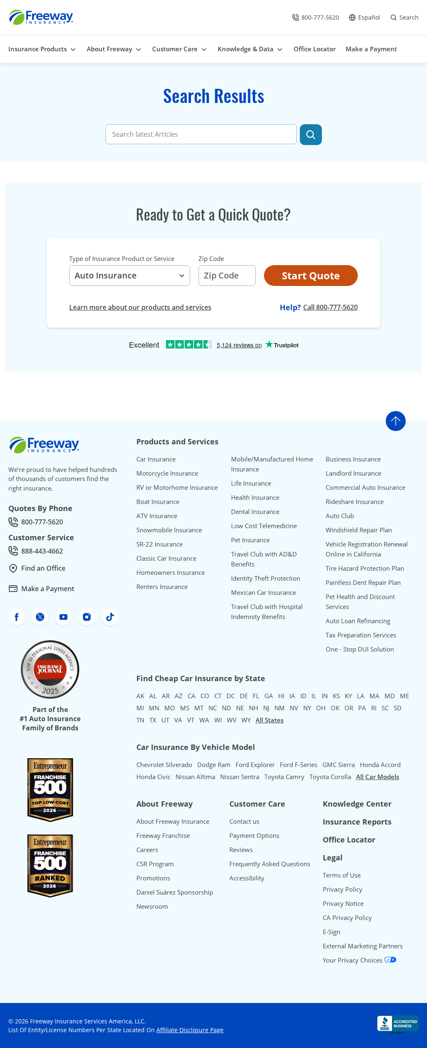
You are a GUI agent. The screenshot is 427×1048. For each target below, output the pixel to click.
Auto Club (340, 515)
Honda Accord (380, 764)
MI (140, 708)
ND (226, 708)
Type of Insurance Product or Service (121, 258)
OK (335, 708)
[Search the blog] (311, 134)
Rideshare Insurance (355, 501)
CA (192, 696)
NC (212, 708)
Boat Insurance (157, 501)
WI (218, 720)
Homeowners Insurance (170, 572)
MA (374, 696)
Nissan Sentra (239, 776)
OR (348, 708)
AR (166, 696)
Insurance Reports (357, 822)
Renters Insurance (162, 586)
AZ (179, 696)
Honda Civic (153, 776)
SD (398, 708)
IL (313, 696)
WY (246, 720)
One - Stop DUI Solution (360, 649)
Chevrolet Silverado (164, 764)
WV (231, 720)
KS (336, 696)
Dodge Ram (214, 764)
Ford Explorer (255, 764)
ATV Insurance (156, 515)
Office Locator (349, 840)
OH (321, 708)
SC (385, 708)
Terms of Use (342, 875)
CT (217, 696)
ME (404, 696)
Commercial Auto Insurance (365, 487)
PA (362, 708)
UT (165, 720)
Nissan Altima (195, 776)
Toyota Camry (284, 776)
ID (303, 696)
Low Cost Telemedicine (264, 525)
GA (268, 696)
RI (374, 708)
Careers (147, 849)
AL (153, 696)
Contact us (244, 821)
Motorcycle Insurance (167, 473)
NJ (266, 708)
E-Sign (331, 932)
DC (230, 696)
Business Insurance (353, 459)
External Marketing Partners (363, 946)
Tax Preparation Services (361, 635)
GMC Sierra (338, 764)
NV (294, 708)
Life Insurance (251, 483)
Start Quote (311, 275)
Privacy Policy (342, 889)
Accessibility (246, 878)
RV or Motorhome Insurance (177, 487)
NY (307, 708)
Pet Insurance (250, 540)
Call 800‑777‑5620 (330, 307)
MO (169, 708)
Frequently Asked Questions (269, 864)
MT (198, 708)
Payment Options (254, 835)
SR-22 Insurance (159, 544)
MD (389, 696)
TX (152, 720)
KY (348, 696)
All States (270, 720)
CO (205, 696)
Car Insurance (156, 459)
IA (292, 696)
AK (140, 696)
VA (178, 720)
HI (281, 696)
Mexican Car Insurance (263, 592)
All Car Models (377, 776)
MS (184, 708)
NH (253, 708)
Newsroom (152, 906)
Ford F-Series (298, 764)
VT (190, 720)
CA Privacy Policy (347, 917)
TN (140, 720)
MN (154, 708)
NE (240, 708)
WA (204, 720)
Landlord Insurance (353, 473)
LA (360, 696)
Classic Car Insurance (166, 558)
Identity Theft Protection (265, 578)
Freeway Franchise (163, 835)
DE (244, 696)
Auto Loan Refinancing (358, 621)
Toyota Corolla (330, 776)
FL (256, 696)
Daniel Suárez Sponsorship (174, 892)
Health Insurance (255, 497)
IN (325, 696)
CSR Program (155, 864)
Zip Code (211, 258)
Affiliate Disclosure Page (190, 1030)
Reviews (241, 849)
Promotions (153, 878)
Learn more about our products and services (140, 307)
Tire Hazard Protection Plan (365, 568)
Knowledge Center (357, 804)
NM (279, 708)
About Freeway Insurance (172, 821)
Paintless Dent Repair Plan (363, 582)
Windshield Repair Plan (359, 530)
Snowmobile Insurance (169, 530)
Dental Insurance (255, 511)
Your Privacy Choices (353, 960)
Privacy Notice (343, 903)
